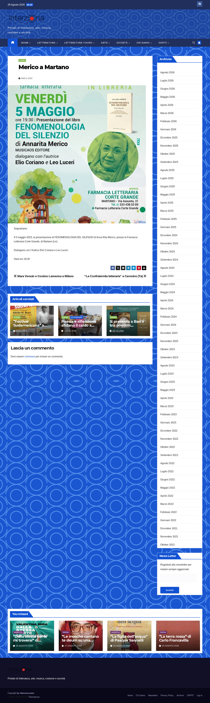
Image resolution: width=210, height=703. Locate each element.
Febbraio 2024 (168, 316)
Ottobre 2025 (167, 154)
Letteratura (46, 42)
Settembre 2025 (169, 162)
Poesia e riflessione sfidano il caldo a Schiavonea (78, 325)
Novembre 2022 (169, 439)
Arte (104, 42)
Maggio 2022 (167, 487)
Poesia (66, 632)
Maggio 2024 (167, 292)
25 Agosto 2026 (170, 646)
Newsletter (153, 695)
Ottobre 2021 (167, 544)
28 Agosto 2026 (24, 646)
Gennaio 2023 (168, 422)
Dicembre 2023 (169, 333)
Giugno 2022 (167, 479)
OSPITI (163, 42)
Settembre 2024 (169, 259)
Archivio (180, 695)
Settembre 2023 (169, 357)
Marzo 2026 (167, 113)
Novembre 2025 (169, 145)
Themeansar (34, 697)
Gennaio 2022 (168, 520)
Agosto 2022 (167, 463)
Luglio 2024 (167, 276)
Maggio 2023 (167, 390)
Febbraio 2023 (168, 414)
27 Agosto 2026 (73, 646)
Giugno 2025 (167, 186)
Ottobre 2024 (167, 251)
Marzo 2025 (167, 211)
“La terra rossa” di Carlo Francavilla (175, 638)
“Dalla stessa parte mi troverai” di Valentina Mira (30, 640)
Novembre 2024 (169, 243)
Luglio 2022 (167, 471)
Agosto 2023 (167, 365)
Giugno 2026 (167, 88)
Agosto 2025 (167, 170)
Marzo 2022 (167, 504)
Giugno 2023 (167, 382)
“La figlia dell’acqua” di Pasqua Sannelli (128, 638)
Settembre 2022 (169, 455)
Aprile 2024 (166, 300)
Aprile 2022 (166, 496)
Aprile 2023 (166, 398)
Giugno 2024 (167, 284)
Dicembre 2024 (169, 235)
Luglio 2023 (167, 373)
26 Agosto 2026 (121, 646)
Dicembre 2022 (169, 430)
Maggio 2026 (167, 97)
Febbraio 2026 (168, 121)
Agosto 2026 (167, 72)
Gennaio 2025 (168, 227)
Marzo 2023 (167, 406)
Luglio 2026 (167, 80)
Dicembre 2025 (169, 137)
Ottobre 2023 (167, 349)
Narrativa (18, 632)
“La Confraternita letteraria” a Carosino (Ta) (113, 276)
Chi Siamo (143, 42)
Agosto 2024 (167, 268)
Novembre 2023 (169, 341)
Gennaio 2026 (168, 129)
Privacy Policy (167, 695)
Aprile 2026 (166, 105)
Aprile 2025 (166, 202)
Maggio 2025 (167, 194)
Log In (199, 695)
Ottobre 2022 (167, 447)
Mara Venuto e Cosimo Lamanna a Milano (45, 276)
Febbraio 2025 (168, 219)
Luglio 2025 (167, 178)
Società (122, 42)
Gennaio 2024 (168, 325)
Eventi (22, 60)
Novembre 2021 (169, 536)
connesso (29, 356)
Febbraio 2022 (168, 512)
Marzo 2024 (167, 308)
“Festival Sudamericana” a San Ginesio (28, 325)
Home (25, 42)
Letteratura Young (78, 42)
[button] (193, 42)
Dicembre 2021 (169, 528)
